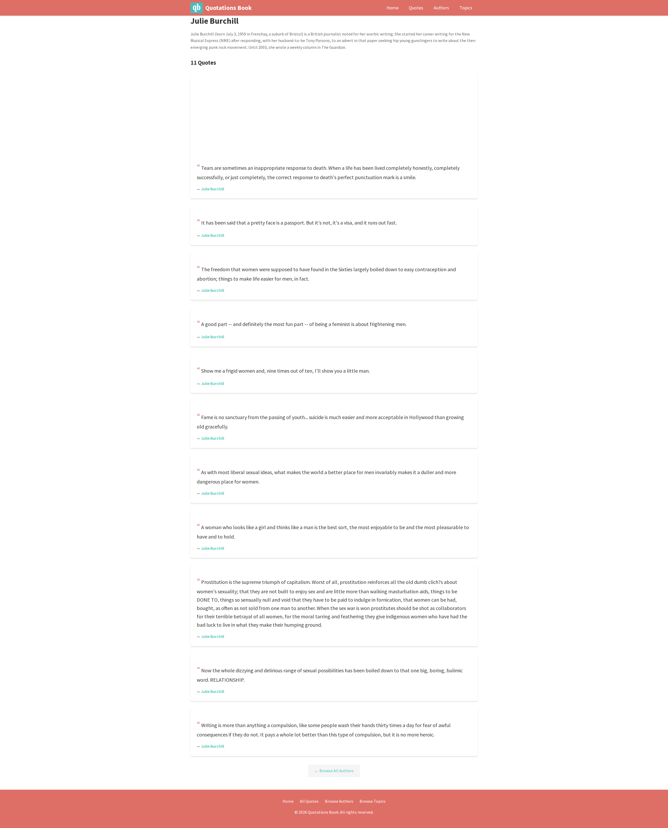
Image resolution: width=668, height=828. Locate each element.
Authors (441, 8)
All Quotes (309, 801)
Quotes (416, 8)
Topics (466, 8)
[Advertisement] (334, 119)
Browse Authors (339, 801)
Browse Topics (372, 801)
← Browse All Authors (334, 770)
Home (392, 8)
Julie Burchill (212, 188)
